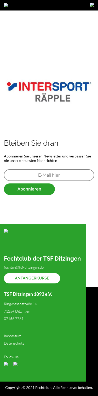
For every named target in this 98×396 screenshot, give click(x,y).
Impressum (12, 336)
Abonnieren (29, 189)
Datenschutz (14, 343)
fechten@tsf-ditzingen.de (24, 267)
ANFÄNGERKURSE (32, 278)
